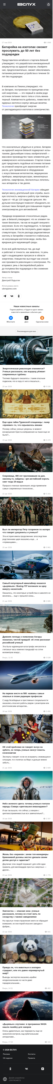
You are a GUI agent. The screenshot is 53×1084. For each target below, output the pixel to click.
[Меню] (4, 4)
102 (49, 1042)
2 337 (48, 818)
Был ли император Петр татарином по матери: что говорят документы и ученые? (26, 531)
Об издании (7, 1058)
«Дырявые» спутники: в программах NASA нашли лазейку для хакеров (24, 1025)
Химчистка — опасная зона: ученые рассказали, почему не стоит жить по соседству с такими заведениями (21, 914)
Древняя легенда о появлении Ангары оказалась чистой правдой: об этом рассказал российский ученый (26, 640)
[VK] (26, 1068)
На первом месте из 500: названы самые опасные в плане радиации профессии (23, 694)
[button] (5, 296)
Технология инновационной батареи (21, 190)
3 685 (48, 601)
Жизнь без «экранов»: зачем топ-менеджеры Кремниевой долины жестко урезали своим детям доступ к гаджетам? (25, 857)
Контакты (31, 1054)
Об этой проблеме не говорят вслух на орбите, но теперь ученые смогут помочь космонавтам (23, 750)
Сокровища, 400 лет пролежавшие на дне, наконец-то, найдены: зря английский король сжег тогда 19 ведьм (25, 479)
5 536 (48, 386)
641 (49, 932)
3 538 (48, 658)
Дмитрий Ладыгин (11, 280)
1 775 (48, 875)
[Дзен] (42, 1068)
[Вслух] (27, 4)
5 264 (48, 494)
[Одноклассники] (10, 1068)
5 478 (48, 440)
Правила (31, 1058)
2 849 (48, 768)
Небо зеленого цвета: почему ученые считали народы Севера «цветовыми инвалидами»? (26, 805)
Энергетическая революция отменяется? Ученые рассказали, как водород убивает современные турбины (23, 371)
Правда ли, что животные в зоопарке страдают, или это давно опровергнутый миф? (23, 970)
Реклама (6, 1054)
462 (49, 988)
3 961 (48, 547)
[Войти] (48, 4)
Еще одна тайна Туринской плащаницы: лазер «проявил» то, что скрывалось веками (26, 423)
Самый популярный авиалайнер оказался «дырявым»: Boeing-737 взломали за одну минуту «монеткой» (24, 586)
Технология (8, 106)
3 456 (48, 711)
